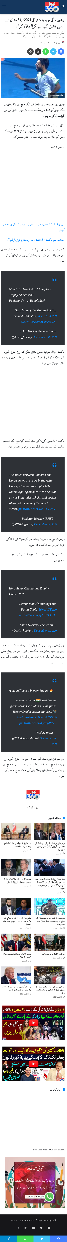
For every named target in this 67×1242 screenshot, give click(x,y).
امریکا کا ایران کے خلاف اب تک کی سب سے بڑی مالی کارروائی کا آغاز (17, 880)
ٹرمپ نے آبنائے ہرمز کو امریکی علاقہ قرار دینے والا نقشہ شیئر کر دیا (16, 988)
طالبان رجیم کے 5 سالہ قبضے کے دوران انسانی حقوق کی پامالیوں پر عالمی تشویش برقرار (50, 990)
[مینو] (4, 8)
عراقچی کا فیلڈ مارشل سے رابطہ (53, 954)
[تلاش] (63, 8)
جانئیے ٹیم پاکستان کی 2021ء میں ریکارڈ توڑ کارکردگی (36, 239)
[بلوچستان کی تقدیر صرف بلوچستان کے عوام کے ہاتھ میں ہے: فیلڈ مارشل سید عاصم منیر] (49, 906)
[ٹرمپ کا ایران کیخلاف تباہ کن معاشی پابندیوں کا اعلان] (16, 942)
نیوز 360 (14, 1220)
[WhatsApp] (45, 51)
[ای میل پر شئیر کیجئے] (38, 51)
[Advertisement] (33, 186)
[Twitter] (53, 51)
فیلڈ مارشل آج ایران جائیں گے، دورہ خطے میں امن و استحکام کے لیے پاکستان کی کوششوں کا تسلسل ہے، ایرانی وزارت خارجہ (49, 883)
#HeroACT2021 (46, 316)
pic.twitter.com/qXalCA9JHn (37, 615)
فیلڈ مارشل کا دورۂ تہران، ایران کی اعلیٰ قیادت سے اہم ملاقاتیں (17, 844)
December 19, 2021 (45, 337)
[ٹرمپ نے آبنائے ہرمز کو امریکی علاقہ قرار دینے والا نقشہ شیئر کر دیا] (16, 975)
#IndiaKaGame (26, 717)
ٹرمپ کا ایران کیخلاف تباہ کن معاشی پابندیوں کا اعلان (16, 955)
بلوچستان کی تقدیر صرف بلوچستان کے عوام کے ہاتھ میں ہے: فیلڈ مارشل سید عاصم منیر (50, 921)
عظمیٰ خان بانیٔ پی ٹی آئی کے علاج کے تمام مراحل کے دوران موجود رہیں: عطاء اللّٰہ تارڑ (17, 921)
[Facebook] (61, 51)
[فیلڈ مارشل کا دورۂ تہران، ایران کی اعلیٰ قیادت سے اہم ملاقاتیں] (16, 831)
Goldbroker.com (57, 1150)
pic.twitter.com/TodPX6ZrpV (36, 509)
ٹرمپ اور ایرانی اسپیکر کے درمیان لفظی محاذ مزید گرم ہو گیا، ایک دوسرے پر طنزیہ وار (50, 846)
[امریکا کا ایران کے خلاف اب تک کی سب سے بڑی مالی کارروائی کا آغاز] (16, 867)
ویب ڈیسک (57, 42)
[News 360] (52, 7)
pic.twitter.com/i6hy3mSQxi (38, 321)
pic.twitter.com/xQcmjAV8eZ (37, 723)
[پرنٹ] (30, 51)
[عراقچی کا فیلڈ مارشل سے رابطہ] (49, 942)
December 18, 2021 (45, 524)
